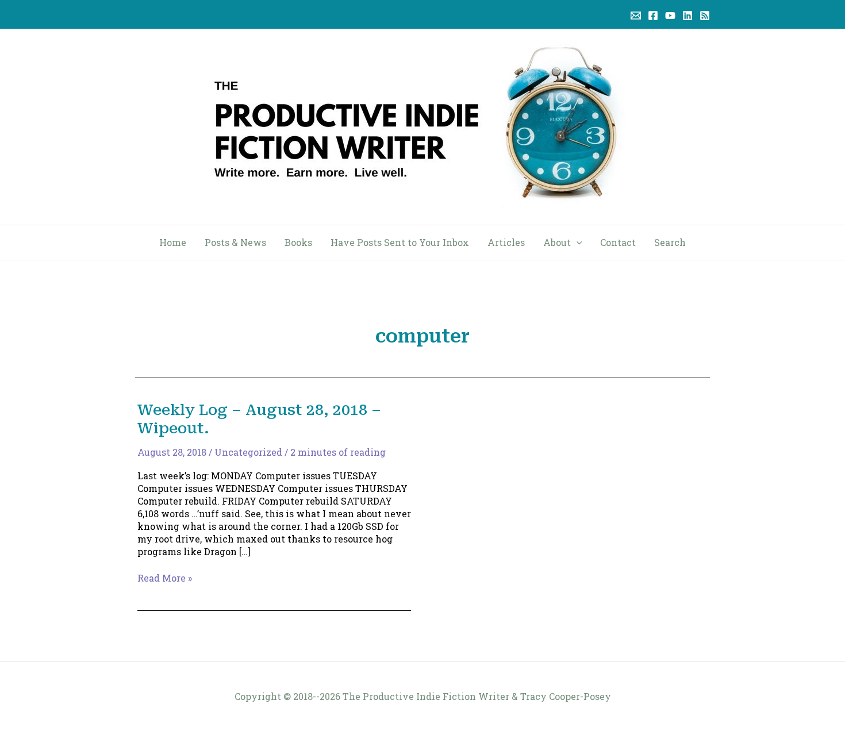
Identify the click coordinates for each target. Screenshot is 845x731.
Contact (618, 242)
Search (670, 242)
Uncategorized (248, 452)
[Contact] (636, 15)
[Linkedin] (687, 15)
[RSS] (705, 15)
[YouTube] (670, 15)
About (557, 242)
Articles (506, 242)
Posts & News (235, 242)
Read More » (164, 578)
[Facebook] (653, 15)
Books (298, 242)
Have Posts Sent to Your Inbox (400, 242)
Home (172, 242)
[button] (576, 242)
